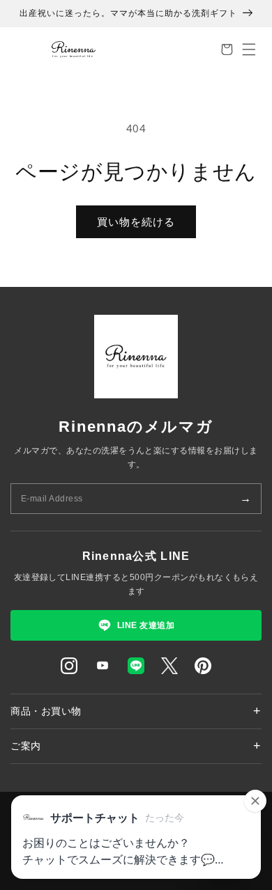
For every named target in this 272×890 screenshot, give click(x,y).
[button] (226, 49)
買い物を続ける (136, 221)
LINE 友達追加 (145, 625)
